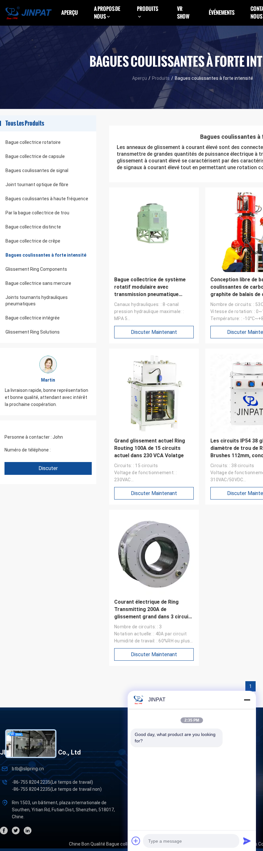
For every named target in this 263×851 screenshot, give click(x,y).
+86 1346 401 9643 (71, 449)
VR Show (183, 12)
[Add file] (136, 841)
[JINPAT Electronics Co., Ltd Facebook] (4, 830)
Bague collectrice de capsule (35, 156)
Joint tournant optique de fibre (36, 184)
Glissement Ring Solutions (32, 332)
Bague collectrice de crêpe (32, 241)
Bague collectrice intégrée (32, 317)
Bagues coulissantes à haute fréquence (46, 198)
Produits (161, 78)
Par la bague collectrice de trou (37, 212)
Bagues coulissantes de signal (36, 170)
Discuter (48, 468)
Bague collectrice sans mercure (38, 283)
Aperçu (69, 12)
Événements (221, 12)
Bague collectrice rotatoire (33, 142)
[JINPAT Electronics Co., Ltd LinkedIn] (27, 830)
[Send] (247, 841)
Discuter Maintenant (154, 332)
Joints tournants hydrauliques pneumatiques (36, 300)
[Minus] (247, 700)
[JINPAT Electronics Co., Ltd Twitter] (16, 830)
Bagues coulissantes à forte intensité (45, 255)
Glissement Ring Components (36, 269)
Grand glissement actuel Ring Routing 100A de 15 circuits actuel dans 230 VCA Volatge (149, 448)
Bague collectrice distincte (33, 226)
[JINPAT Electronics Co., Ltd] (28, 13)
